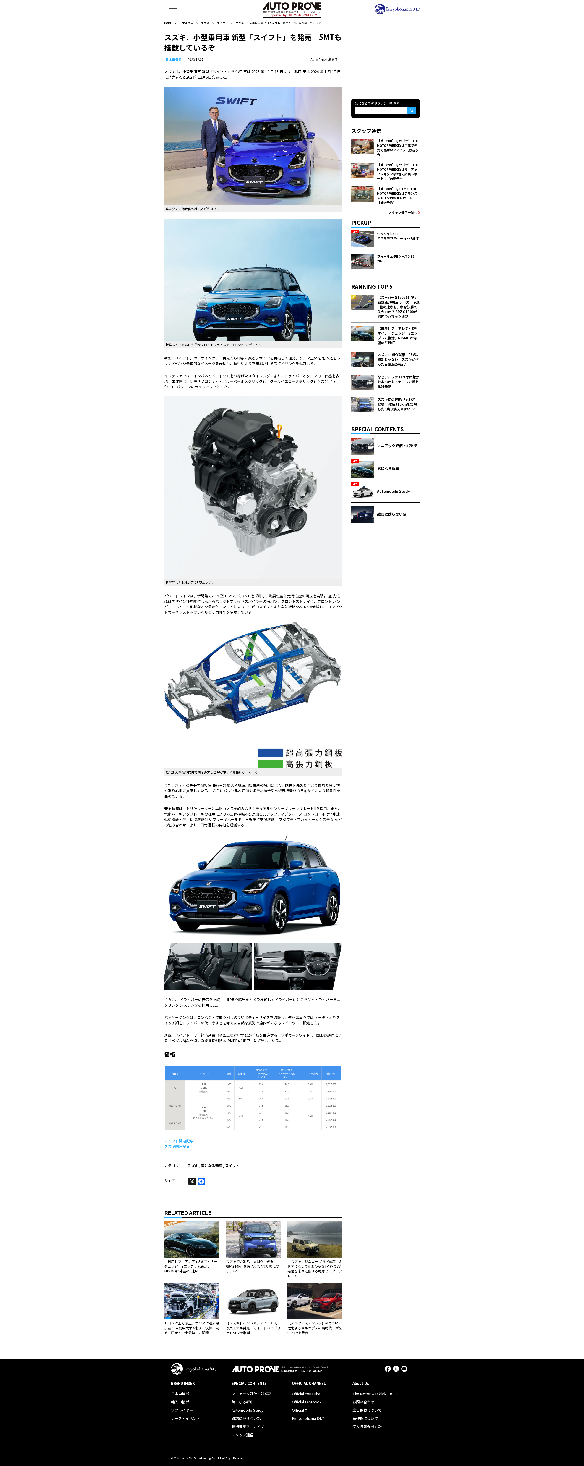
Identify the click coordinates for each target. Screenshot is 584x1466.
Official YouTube (306, 1393)
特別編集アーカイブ (248, 1426)
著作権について (365, 1418)
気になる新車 (212, 1165)
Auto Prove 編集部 (324, 59)
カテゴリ (171, 1165)
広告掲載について (367, 1410)
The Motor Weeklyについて (375, 1393)
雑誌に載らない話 (246, 1418)
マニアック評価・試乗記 (252, 1393)
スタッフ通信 (242, 1434)
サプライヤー (182, 1410)
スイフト (232, 1165)
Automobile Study (247, 1410)
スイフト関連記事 (178, 1140)
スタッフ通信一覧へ (402, 212)
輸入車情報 (180, 1402)
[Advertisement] (385, 60)
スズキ (193, 1165)
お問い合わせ (363, 1402)
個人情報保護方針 (367, 1426)
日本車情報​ (174, 59)
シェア (169, 1180)
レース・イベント (185, 1418)
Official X (299, 1410)
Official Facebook (306, 1402)
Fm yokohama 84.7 (308, 1418)
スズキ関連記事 (177, 1146)
